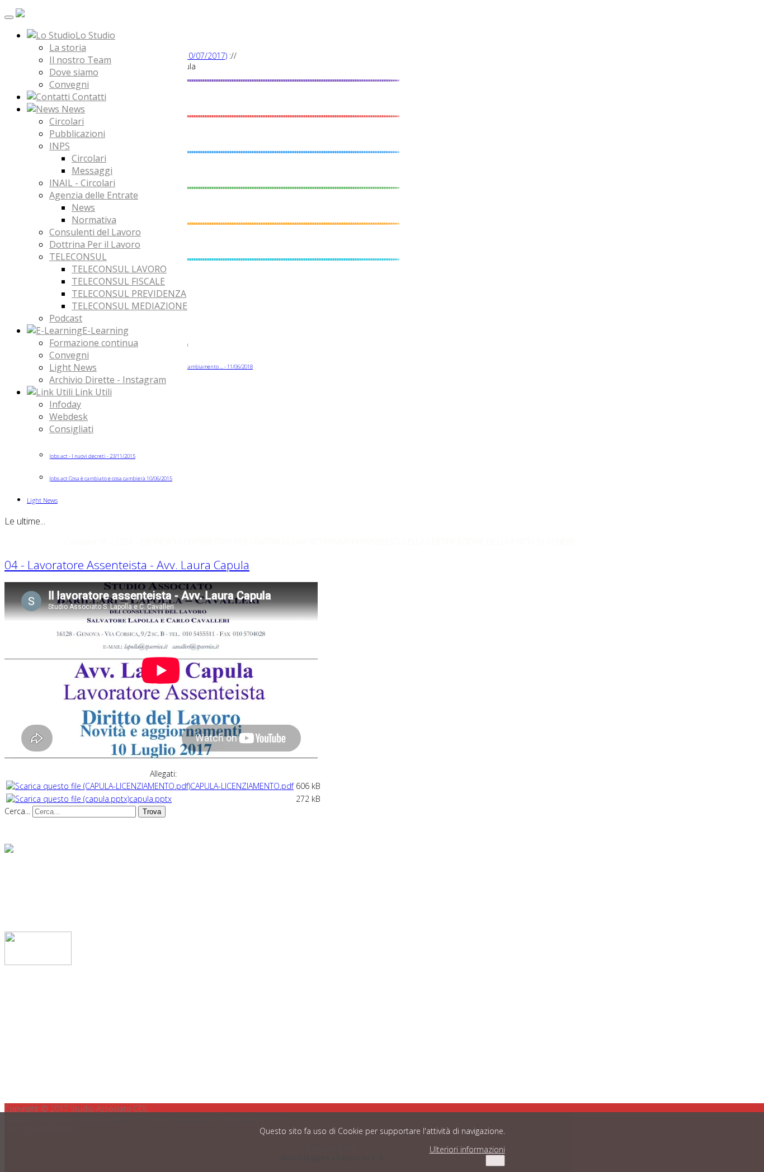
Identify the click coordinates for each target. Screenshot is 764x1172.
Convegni (69, 84)
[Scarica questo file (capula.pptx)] (67, 798)
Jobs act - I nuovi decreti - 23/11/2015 (92, 456)
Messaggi (92, 170)
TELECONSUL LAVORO (119, 269)
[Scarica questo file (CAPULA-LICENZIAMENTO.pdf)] (98, 786)
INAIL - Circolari (82, 183)
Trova (152, 811)
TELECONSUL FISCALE (118, 281)
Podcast (65, 318)
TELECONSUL (78, 257)
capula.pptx (150, 798)
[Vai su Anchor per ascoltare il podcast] (8, 849)
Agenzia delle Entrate (93, 195)
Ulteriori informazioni (467, 1149)
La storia (67, 47)
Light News (73, 367)
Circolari (66, 121)
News (83, 207)
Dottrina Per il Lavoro (94, 244)
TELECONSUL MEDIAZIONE (129, 306)
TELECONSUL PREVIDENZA (129, 293)
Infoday (65, 404)
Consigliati (71, 429)
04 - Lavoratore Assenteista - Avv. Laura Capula (126, 565)
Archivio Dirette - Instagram (107, 380)
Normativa (94, 220)
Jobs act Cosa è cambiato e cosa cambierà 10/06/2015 (110, 478)
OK (495, 1160)
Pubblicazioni (77, 133)
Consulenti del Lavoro (95, 232)
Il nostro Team (80, 60)
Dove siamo (73, 72)
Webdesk (68, 416)
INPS (59, 146)
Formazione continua (93, 343)
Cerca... (17, 811)
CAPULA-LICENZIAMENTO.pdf (242, 786)
